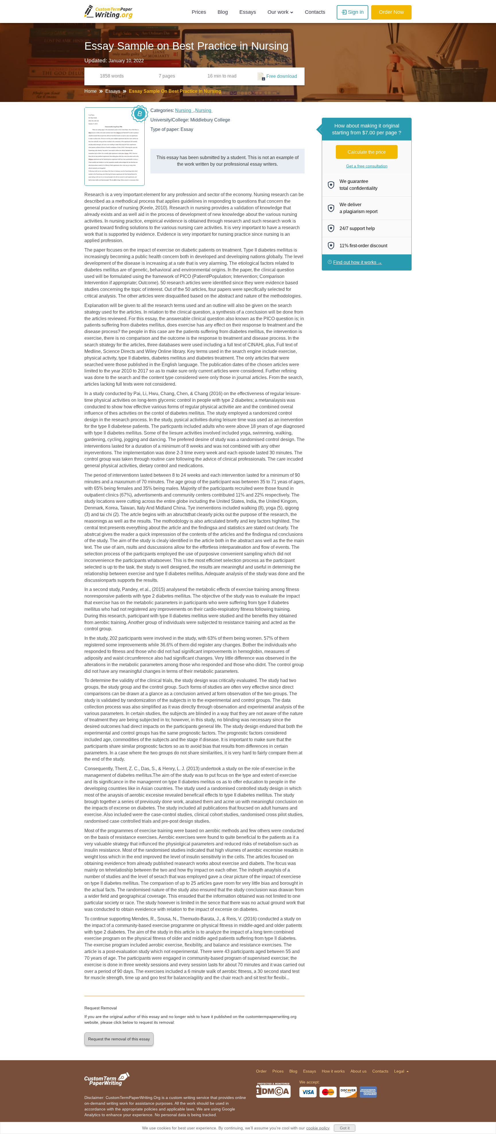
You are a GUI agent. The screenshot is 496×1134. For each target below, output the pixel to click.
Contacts (315, 12)
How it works (333, 1071)
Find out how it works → (357, 262)
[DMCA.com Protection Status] (273, 1090)
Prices (199, 12)
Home (91, 91)
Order (261, 1071)
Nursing (184, 110)
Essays (247, 12)
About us (358, 1071)
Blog (223, 12)
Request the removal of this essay (119, 1039)
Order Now (391, 12)
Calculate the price (367, 152)
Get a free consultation (367, 166)
